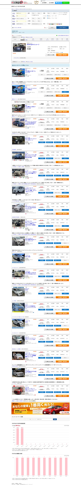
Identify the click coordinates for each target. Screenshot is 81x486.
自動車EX (13, 483)
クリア (52, 27)
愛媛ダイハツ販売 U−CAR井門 (17, 400)
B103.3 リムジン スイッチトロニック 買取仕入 (30, 88)
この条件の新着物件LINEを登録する (63, 35)
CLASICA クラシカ (15, 133)
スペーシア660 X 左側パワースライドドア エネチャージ (30, 139)
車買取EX (20, 483)
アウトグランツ (17, 57)
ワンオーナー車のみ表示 (63, 12)
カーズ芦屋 (14, 300)
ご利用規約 (17, 484)
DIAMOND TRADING (16, 217)
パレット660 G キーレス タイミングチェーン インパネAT (30, 338)
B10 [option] (17, 15)
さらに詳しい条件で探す (17, 27)
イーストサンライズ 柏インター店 (18, 316)
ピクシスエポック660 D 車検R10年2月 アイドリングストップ (30, 239)
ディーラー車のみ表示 (63, 14)
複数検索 (14, 13)
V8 (22, 32)
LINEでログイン (66, 2)
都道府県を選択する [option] (20, 23)
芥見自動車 (14, 149)
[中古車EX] (17, 2)
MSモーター (14, 251)
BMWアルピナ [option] (19, 13)
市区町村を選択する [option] (35, 23)
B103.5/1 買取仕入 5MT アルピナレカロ (30, 71)
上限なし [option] (39, 13)
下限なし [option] (33, 13)
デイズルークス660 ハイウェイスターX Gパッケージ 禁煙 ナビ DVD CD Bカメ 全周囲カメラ (30, 224)
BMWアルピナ (14, 32)
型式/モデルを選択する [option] (20, 18)
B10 (19, 32)
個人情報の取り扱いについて (24, 484)
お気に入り (59, 2)
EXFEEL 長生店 (15, 366)
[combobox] (21, 13)
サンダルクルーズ (15, 267)
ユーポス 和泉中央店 (15, 201)
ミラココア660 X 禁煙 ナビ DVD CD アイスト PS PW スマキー (30, 273)
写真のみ (23, 37)
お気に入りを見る (29, 37)
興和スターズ (14, 83)
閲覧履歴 (44, 2)
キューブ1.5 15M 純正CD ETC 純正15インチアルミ (30, 371)
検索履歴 (52, 2)
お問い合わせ (13, 484)
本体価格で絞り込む (36, 15)
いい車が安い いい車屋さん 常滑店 (18, 166)
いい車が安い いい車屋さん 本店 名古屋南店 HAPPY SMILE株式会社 (24, 183)
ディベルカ (14, 383)
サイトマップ (30, 484)
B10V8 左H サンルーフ (33, 44)
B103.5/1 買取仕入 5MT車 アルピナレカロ (30, 107)
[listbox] (21, 19)
